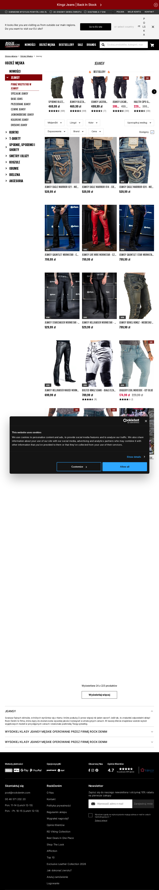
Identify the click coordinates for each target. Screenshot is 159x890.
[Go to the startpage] (12, 45)
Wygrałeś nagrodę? (58, 818)
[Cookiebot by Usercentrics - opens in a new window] (125, 421)
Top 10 (51, 857)
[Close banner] (146, 421)
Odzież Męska (47, 45)
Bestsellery (66, 45)
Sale (80, 45)
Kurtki (13, 132)
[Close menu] (151, 26)
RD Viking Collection (58, 831)
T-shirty (14, 138)
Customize (77, 466)
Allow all (124, 466)
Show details (134, 456)
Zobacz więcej (101, 820)
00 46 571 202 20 (15, 799)
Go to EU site (95, 26)
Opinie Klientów (56, 825)
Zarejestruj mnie (143, 803)
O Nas (50, 792)
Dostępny (144, 132)
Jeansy (15, 77)
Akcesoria (16, 180)
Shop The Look (55, 844)
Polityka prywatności (59, 805)
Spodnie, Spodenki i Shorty (22, 147)
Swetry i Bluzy (19, 156)
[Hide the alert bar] (156, 4)
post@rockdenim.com (17, 792)
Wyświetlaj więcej (99, 694)
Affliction (52, 850)
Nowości (30, 45)
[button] (54, 123)
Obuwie (14, 168)
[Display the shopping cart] (152, 45)
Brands (91, 45)
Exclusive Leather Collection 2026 (66, 864)
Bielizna (14, 174)
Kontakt (149, 12)
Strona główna (11, 56)
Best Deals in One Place (60, 838)
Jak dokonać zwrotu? (59, 870)
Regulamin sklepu (57, 812)
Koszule (14, 162)
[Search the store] (104, 44)
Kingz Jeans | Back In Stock (76, 5)
